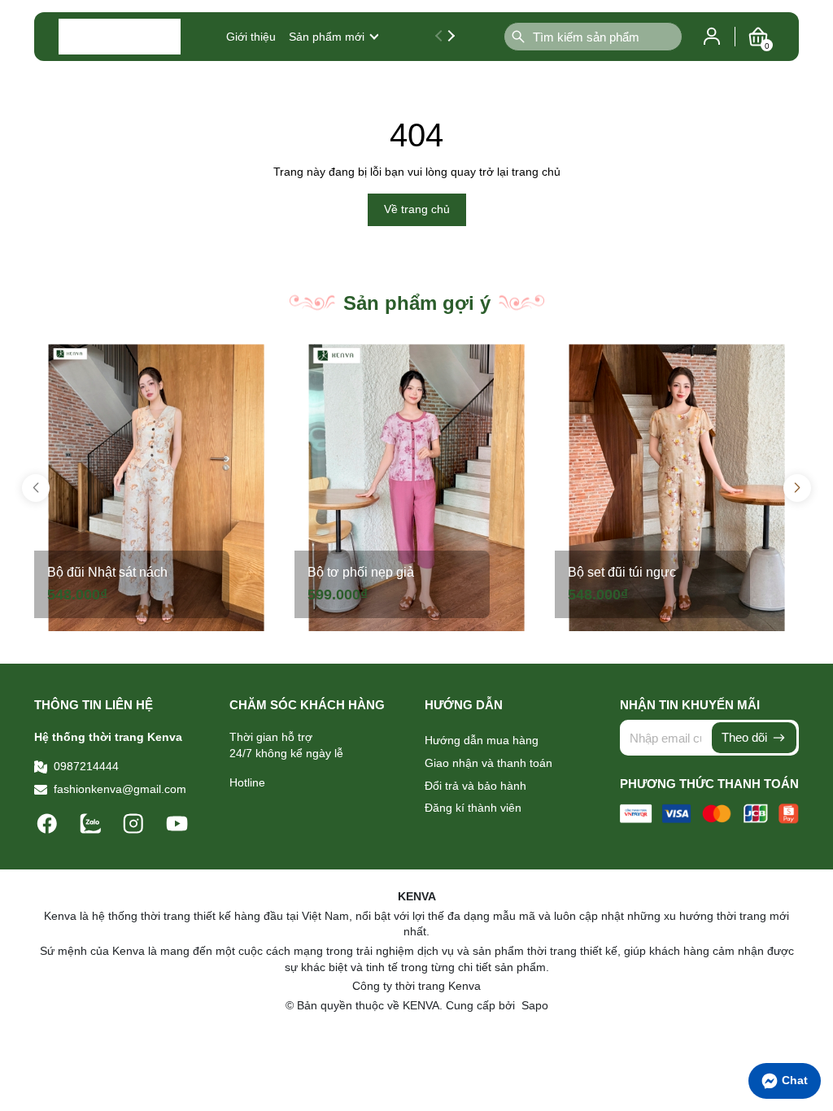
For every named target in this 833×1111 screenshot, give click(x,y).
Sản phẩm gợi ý (417, 303)
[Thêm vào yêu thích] (260, 362)
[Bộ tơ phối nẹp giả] (416, 487)
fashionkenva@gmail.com (120, 788)
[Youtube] (177, 822)
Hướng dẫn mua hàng (482, 740)
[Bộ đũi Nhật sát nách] (156, 487)
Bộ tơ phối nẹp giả (360, 572)
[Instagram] (135, 822)
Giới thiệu (251, 36)
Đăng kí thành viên (473, 807)
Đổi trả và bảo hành (475, 785)
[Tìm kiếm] (518, 36)
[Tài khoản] (712, 35)
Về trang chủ (417, 209)
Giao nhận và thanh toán (488, 762)
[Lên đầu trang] (812, 1042)
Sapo (533, 1005)
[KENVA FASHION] (120, 36)
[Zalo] (92, 822)
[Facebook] (49, 822)
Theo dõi (746, 737)
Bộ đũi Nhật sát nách (107, 572)
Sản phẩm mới (326, 36)
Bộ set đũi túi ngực (622, 572)
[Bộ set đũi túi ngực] (677, 487)
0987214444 (86, 766)
